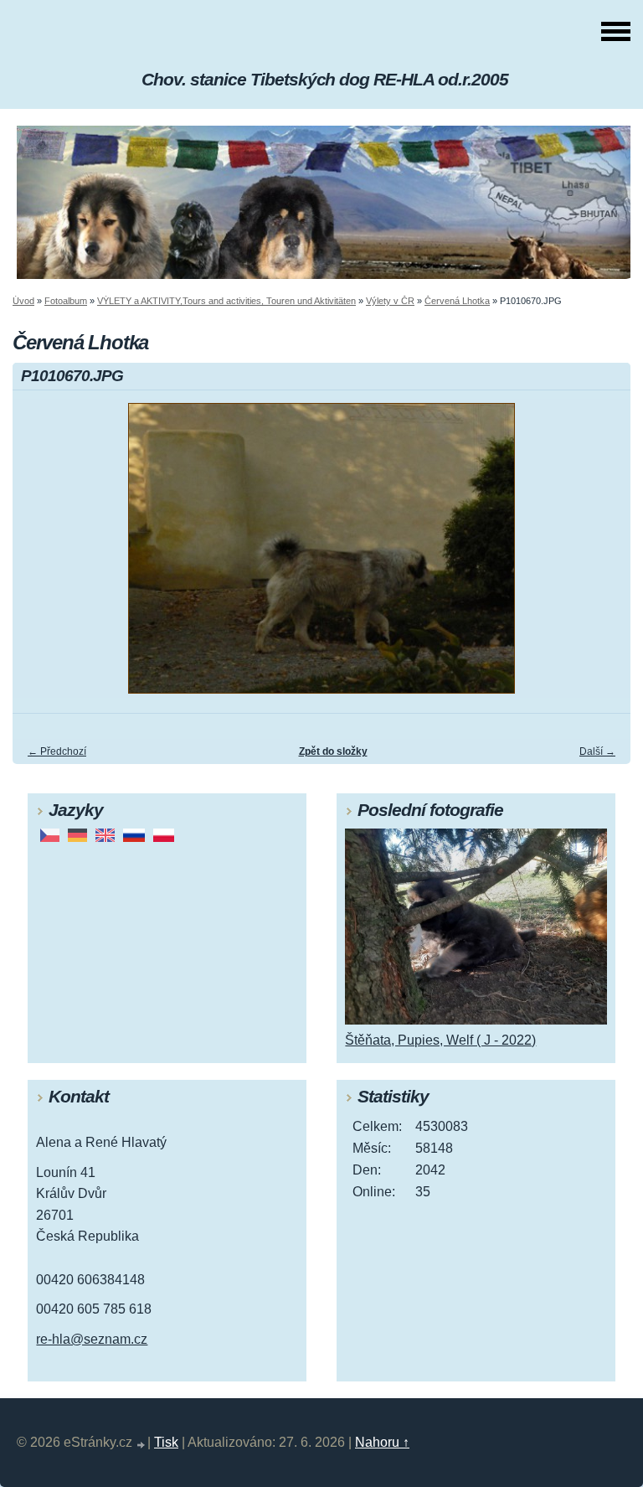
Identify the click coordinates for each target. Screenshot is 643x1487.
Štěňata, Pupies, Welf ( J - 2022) (440, 1040)
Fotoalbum (65, 301)
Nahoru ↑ (382, 1442)
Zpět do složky (333, 751)
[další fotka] (603, 556)
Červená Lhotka (457, 301)
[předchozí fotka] (40, 556)
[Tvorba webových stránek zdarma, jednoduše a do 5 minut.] (141, 1444)
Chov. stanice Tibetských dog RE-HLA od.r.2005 (324, 79)
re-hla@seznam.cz (91, 1339)
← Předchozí (57, 751)
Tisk (166, 1442)
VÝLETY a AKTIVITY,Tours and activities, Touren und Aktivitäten (226, 301)
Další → (597, 751)
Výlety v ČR (390, 301)
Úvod (23, 301)
